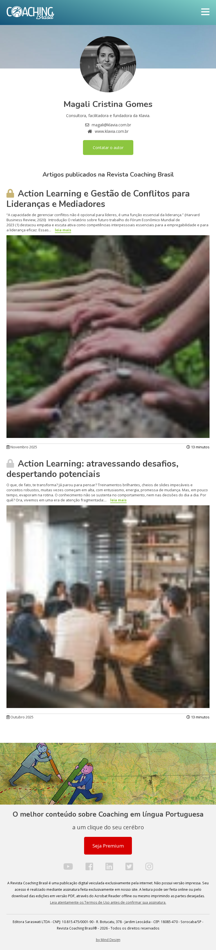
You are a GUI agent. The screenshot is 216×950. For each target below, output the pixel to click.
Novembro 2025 (23, 446)
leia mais (63, 229)
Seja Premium (108, 845)
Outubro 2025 (21, 717)
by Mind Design (108, 939)
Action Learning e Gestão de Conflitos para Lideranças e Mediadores (98, 199)
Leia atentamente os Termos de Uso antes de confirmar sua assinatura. (108, 902)
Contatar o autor (108, 147)
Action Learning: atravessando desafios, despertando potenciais (92, 469)
